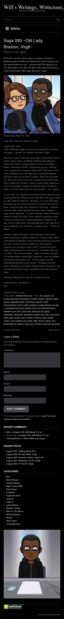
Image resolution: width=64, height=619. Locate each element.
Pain (6, 318)
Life (19, 312)
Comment (9, 350)
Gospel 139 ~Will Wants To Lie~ (28, 432)
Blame (7, 299)
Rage (17, 318)
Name (7, 372)
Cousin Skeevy (13, 483)
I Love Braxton (11, 308)
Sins (44, 318)
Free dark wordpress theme (49, 615)
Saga (23, 318)
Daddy (41, 299)
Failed (39, 302)
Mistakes (28, 315)
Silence (38, 318)
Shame (29, 318)
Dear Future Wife (14, 486)
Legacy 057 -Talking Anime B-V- (21, 451)
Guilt (19, 305)
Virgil (48, 321)
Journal (9, 499)
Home (26, 305)
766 (41, 296)
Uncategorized (13, 524)
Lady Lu (10, 502)
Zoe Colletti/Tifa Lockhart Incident (42, 324)
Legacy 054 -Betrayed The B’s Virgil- (23, 460)
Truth (41, 321)
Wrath (20, 324)
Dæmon (48, 299)
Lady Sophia (12, 505)
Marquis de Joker (41, 312)
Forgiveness (10, 305)
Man (29, 312)
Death (7, 302)
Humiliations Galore (49, 305)
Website (8, 395)
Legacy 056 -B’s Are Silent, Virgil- (22, 454)
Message (18, 315)
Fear (45, 302)
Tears (7, 321)
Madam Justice (13, 508)
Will (24, 52)
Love (23, 312)
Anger (46, 296)
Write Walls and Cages (34, 438)
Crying (33, 299)
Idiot (21, 308)
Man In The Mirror (14, 511)
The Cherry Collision (21, 321)
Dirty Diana (11, 489)
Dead (55, 299)
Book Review (12, 480)
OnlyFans (55, 315)
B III (52, 296)
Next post (53, 330)
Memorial (8, 315)
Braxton (15, 299)
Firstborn (10, 492)
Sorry (50, 318)
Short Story (11, 521)
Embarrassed (17, 302)
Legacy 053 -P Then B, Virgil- (20, 464)
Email (7, 383)
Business (24, 299)
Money (36, 315)
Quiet (11, 318)
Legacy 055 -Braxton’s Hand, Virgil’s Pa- (25, 457)
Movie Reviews (13, 514)
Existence (30, 302)
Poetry (9, 517)
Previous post (13, 330)
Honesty (33, 305)
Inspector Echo (24, 296)
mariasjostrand (13, 438)
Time (35, 321)
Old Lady (45, 315)
